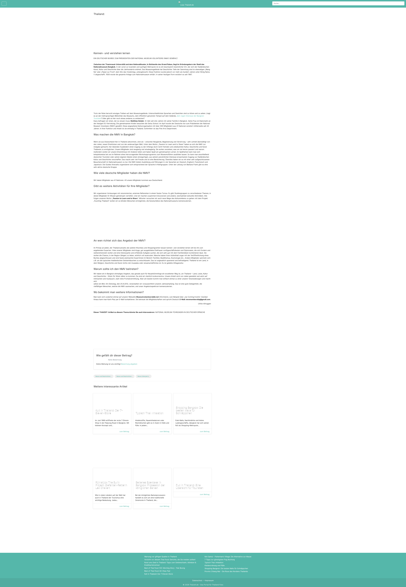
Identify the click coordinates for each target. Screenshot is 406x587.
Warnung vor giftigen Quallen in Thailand (160, 557)
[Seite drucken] (9, 4)
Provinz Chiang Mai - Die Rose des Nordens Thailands (226, 571)
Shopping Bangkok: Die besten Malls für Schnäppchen (226, 568)
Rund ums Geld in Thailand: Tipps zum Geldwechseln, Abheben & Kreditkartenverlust (170, 563)
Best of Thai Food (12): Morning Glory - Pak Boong (164, 568)
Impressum (209, 580)
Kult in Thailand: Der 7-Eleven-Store (158, 574)
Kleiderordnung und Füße (215, 565)
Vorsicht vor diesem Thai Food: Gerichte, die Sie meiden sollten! (169, 559)
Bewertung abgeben (129, 364)
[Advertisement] (152, 33)
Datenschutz (197, 580)
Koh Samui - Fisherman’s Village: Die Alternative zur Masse (228, 557)
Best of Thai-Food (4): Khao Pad (157, 571)
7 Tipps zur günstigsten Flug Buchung (220, 559)
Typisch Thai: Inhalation (214, 562)
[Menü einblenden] (4, 4)
